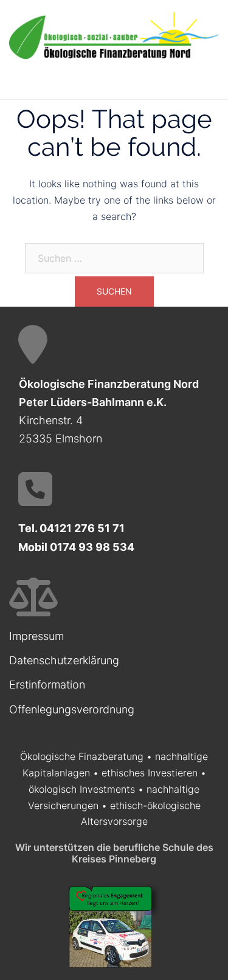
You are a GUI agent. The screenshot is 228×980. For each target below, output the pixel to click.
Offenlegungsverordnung (71, 709)
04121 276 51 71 (82, 528)
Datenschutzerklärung (64, 660)
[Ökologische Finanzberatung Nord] (114, 35)
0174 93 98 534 (92, 547)
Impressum (36, 636)
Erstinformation (47, 684)
